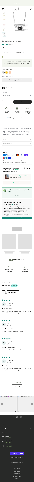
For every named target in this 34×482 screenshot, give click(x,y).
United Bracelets (19, 462)
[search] (6, 9)
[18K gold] (6, 72)
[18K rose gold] (10, 72)
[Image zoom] (19, 24)
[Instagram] (17, 417)
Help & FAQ (8, 438)
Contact (17, 478)
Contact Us (8, 442)
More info (17, 195)
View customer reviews (17, 218)
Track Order (8, 446)
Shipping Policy (17, 476)
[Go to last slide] (2, 404)
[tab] (15, 411)
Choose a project (17, 182)
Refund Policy (17, 471)
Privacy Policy (17, 468)
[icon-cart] (30, 9)
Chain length (5, 92)
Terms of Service (17, 473)
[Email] (21, 417)
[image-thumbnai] (4, 14)
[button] (5, 44)
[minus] (4, 102)
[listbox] (17, 88)
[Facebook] (13, 417)
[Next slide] (32, 404)
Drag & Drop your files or (17, 80)
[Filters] (4, 292)
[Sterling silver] (3, 72)
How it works (14, 171)
